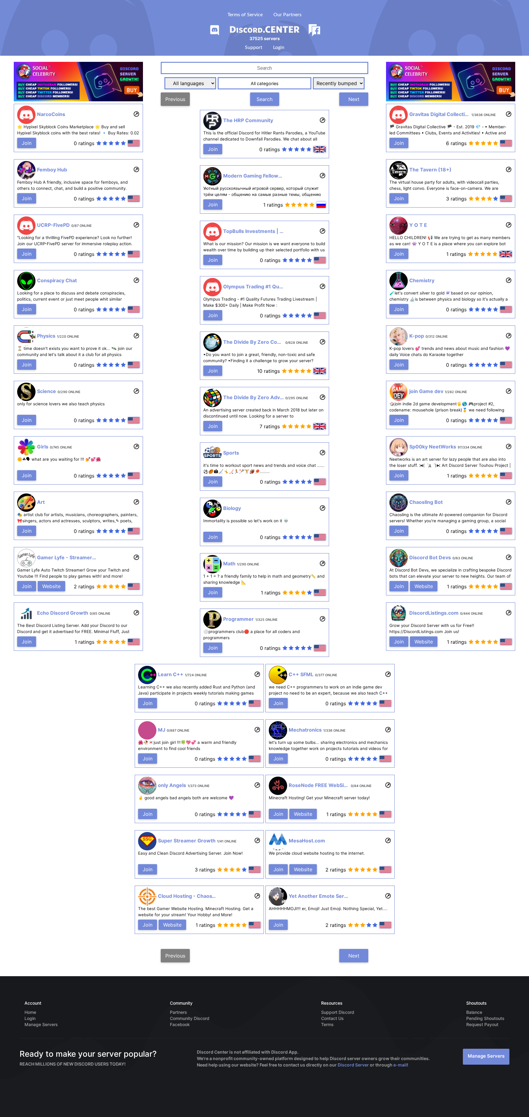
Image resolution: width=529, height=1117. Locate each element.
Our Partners (287, 14)
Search (264, 99)
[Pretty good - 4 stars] (117, 143)
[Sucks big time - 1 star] (99, 143)
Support (253, 47)
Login (278, 47)
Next (353, 99)
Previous (175, 99)
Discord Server (353, 1064)
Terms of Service (245, 14)
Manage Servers (486, 1056)
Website (51, 586)
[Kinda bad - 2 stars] (105, 143)
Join (27, 143)
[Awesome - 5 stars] (123, 143)
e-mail (400, 1064)
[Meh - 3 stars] (111, 143)
